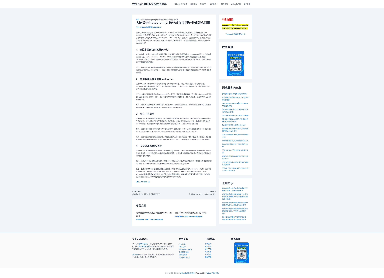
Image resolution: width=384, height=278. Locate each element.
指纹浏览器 (143, 244)
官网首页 (208, 244)
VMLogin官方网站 (185, 249)
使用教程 (213, 4)
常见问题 (203, 4)
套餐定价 (193, 4)
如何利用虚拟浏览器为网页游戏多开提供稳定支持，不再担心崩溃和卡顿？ (235, 211)
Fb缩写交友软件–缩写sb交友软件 (234, 125)
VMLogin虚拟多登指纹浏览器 (149, 4)
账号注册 (247, 4)
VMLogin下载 (236, 4)
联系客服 (208, 257)
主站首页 (182, 244)
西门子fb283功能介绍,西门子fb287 (191, 213)
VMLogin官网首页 (180, 4)
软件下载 (208, 249)
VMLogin (135, 254)
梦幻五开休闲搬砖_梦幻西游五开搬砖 (235, 115)
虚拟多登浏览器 (144, 246)
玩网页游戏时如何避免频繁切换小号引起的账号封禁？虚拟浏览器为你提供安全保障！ (235, 196)
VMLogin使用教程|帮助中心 (236, 34)
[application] (217, 4)
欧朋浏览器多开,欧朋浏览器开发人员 (235, 141)
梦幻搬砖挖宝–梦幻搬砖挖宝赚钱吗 (234, 94)
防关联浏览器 (140, 219)
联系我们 (224, 4)
